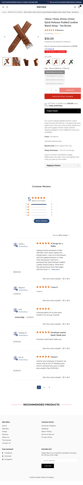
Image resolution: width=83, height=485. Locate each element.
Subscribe (47, 466)
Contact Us (6, 443)
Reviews (5, 434)
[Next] (38, 36)
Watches (5, 429)
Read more (56, 269)
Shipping (48, 42)
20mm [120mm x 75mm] (54, 80)
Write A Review (41, 221)
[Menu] (3, 7)
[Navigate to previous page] (34, 387)
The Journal (6, 440)
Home (4, 12)
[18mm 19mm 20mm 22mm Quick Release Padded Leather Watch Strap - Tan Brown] (7, 61)
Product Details (52, 111)
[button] (79, 7)
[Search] (7, 7)
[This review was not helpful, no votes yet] (67, 279)
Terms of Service (48, 434)
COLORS (48, 57)
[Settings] (75, 7)
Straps (4, 431)
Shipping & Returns (54, 165)
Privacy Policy (47, 437)
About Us (5, 437)
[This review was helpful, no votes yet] (63, 279)
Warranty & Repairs (49, 426)
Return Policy (47, 431)
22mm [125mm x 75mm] (54, 83)
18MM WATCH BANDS (15, 12)
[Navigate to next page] (49, 387)
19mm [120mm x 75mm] (54, 76)
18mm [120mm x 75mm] (54, 72)
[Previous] (4, 36)
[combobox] (61, 235)
